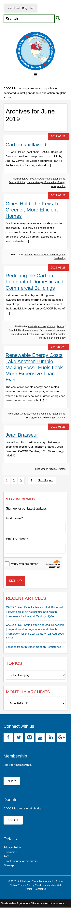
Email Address (17, 539)
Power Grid (46, 334)
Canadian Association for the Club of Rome (35, 51)
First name (14, 518)
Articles (30, 178)
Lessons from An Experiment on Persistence (33, 646)
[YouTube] (40, 737)
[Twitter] (18, 737)
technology (59, 338)
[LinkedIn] (50, 737)
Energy (12, 182)
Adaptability (14, 330)
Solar (49, 338)
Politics (21, 182)
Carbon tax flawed (26, 145)
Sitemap (9, 865)
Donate (13, 820)
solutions (60, 417)
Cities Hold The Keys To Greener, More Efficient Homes (33, 210)
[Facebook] (8, 737)
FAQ (6, 856)
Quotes (61, 469)
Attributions (24, 881)
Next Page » (45, 480)
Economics (59, 178)
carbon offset (52, 254)
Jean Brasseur (22, 435)
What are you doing (40, 413)
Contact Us (40, 889)
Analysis (32, 326)
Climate (51, 326)
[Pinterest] (29, 737)
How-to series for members (20, 861)
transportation (58, 186)
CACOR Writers (43, 178)
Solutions (39, 254)
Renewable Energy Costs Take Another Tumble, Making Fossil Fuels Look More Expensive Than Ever (34, 367)
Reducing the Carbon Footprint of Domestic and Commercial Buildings (34, 282)
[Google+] (61, 737)
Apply (11, 781)
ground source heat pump (25, 334)
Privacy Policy (12, 847)
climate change (35, 182)
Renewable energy (44, 417)
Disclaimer (10, 852)
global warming (56, 330)
